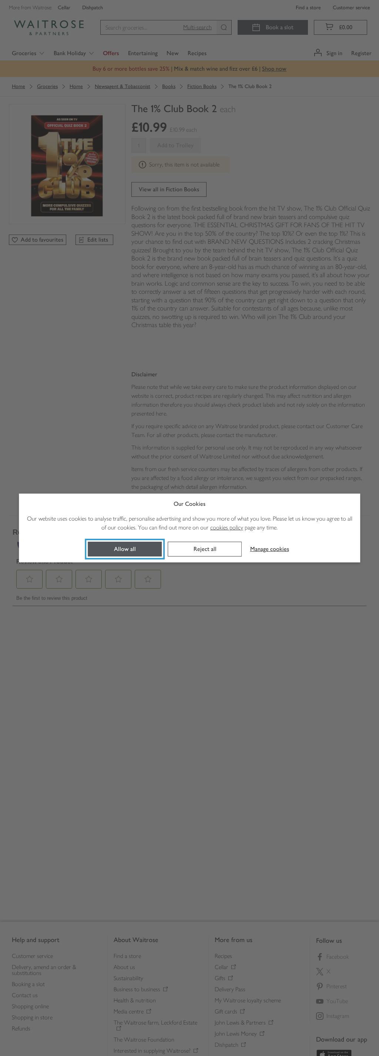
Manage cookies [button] (269, 548)
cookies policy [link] (226, 527)
